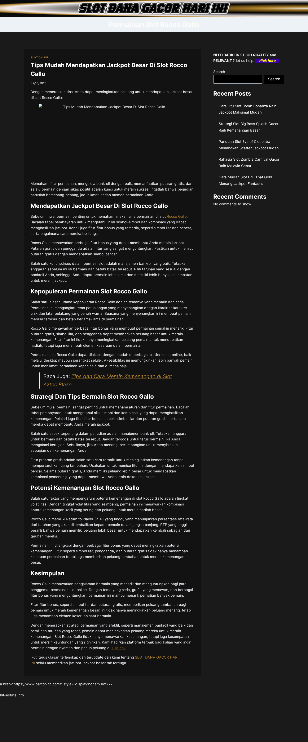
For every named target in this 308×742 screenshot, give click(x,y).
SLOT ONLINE (40, 57)
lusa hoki (118, 648)
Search (219, 72)
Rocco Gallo (177, 216)
